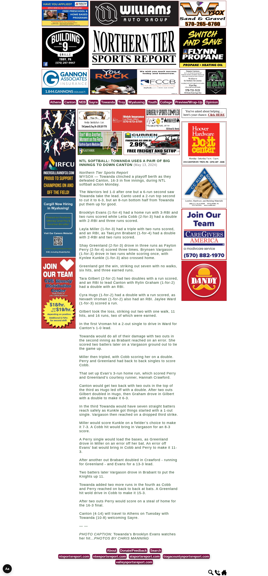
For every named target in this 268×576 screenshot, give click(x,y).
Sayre (93, 102)
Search (155, 550)
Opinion (212, 102)
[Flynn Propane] (202, 67)
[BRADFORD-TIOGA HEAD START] (65, 25)
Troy (121, 102)
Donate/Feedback (133, 550)
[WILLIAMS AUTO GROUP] (134, 25)
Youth (152, 102)
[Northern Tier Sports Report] (134, 67)
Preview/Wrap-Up (188, 102)
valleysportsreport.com (134, 562)
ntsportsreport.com (74, 556)
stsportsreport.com (144, 556)
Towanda (108, 102)
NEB (82, 102)
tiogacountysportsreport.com (186, 556)
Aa (7, 569)
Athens (55, 102)
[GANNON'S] (65, 94)
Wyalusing (136, 102)
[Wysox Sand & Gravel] (203, 25)
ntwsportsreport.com (109, 556)
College (166, 102)
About (111, 550)
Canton (70, 102)
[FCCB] (134, 94)
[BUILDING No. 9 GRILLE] (65, 67)
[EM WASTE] (203, 94)
